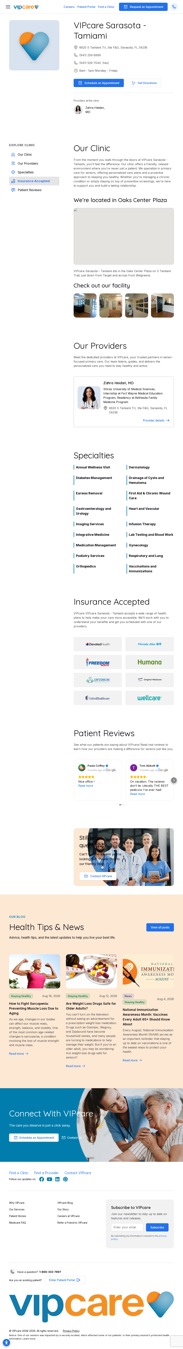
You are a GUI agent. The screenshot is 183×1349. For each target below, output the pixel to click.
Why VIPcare (16, 1202)
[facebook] (41, 1179)
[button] (86, 7)
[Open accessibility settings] (6, 1342)
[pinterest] (65, 1179)
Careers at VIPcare (68, 1216)
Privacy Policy (71, 1330)
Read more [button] (85, 785)
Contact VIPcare (78, 1173)
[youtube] (49, 1179)
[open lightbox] (85, 305)
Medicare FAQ (17, 1222)
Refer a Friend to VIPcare (72, 1222)
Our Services (16, 1209)
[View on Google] (81, 767)
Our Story (63, 1209)
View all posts (160, 927)
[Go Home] (26, 7)
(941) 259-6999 (90, 55)
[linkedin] (57, 1179)
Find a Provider (46, 1173)
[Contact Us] (174, 6)
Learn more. (29, 1338)
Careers (69, 7)
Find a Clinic (106, 7)
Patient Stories (17, 1216)
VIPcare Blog (65, 1202)
